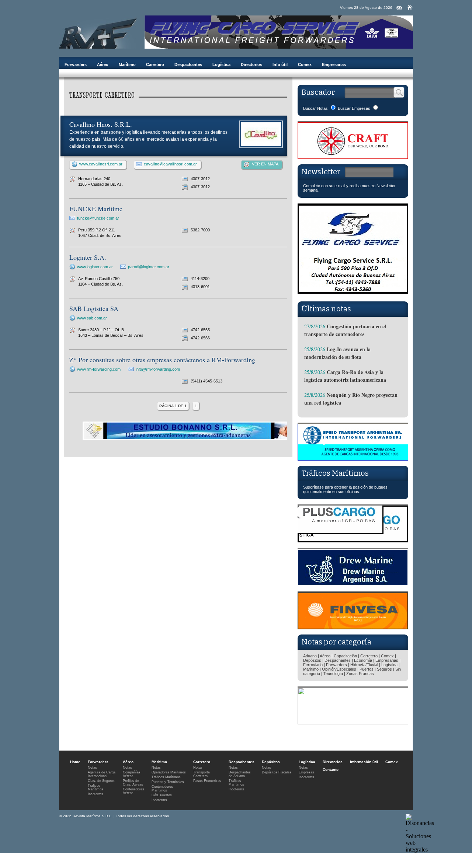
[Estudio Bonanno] (187, 438)
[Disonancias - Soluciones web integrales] (420, 849)
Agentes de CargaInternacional (101, 774)
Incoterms (95, 794)
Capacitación (345, 656)
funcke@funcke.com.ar (98, 218)
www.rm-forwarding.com (99, 369)
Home (75, 762)
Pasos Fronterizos (207, 781)
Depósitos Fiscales (276, 772)
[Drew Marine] (353, 584)
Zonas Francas (360, 673)
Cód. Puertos (162, 795)
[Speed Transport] (353, 458)
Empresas (306, 772)
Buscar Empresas (354, 108)
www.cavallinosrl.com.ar (100, 164)
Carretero (155, 64)
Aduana (310, 656)
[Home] (409, 7)
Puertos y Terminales (168, 782)
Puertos (367, 669)
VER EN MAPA (265, 164)
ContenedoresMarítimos (162, 788)
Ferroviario (313, 665)
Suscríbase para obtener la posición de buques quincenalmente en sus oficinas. (345, 489)
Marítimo (127, 64)
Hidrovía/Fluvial (364, 665)
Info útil (280, 64)
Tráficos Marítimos (335, 473)
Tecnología (333, 673)
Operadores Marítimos (169, 772)
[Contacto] (399, 8)
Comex (305, 64)
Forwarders (76, 64)
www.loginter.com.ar (95, 267)
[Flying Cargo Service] (353, 294)
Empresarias (334, 64)
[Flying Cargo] (279, 46)
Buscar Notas (315, 108)
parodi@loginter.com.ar (148, 267)
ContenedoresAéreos (133, 791)
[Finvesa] (353, 627)
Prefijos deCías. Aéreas (133, 782)
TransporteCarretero (201, 774)
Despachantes (188, 64)
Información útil (364, 762)
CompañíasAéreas (131, 774)
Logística (221, 64)
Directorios (251, 64)
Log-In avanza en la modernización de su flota (337, 353)
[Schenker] (353, 722)
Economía (363, 660)
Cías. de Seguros (101, 781)
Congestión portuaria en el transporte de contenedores (345, 330)
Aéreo (102, 64)
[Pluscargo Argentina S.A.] (353, 540)
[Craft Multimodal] (353, 157)
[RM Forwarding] (98, 32)
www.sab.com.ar (92, 318)
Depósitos (312, 660)
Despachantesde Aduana (240, 774)
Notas (92, 767)
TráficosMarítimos (95, 787)
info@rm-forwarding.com (158, 369)
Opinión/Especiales (339, 669)
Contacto (331, 770)
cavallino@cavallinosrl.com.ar (170, 164)
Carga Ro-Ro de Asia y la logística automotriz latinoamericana (345, 376)
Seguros (384, 669)
